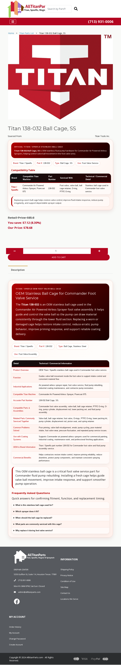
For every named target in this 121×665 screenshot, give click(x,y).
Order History (15, 627)
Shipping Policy (67, 569)
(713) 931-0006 (24, 580)
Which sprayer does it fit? (27, 511)
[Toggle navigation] (90, 9)
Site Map (64, 587)
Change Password (17, 638)
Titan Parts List (26, 33)
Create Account (16, 644)
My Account (14, 632)
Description (18, 269)
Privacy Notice (66, 575)
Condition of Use (67, 581)
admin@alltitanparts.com (29, 592)
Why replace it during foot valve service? (34, 530)
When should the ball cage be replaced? (33, 518)
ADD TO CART (59, 257)
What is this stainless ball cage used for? (34, 505)
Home (11, 33)
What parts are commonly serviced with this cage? (38, 524)
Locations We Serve (69, 599)
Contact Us (65, 593)
